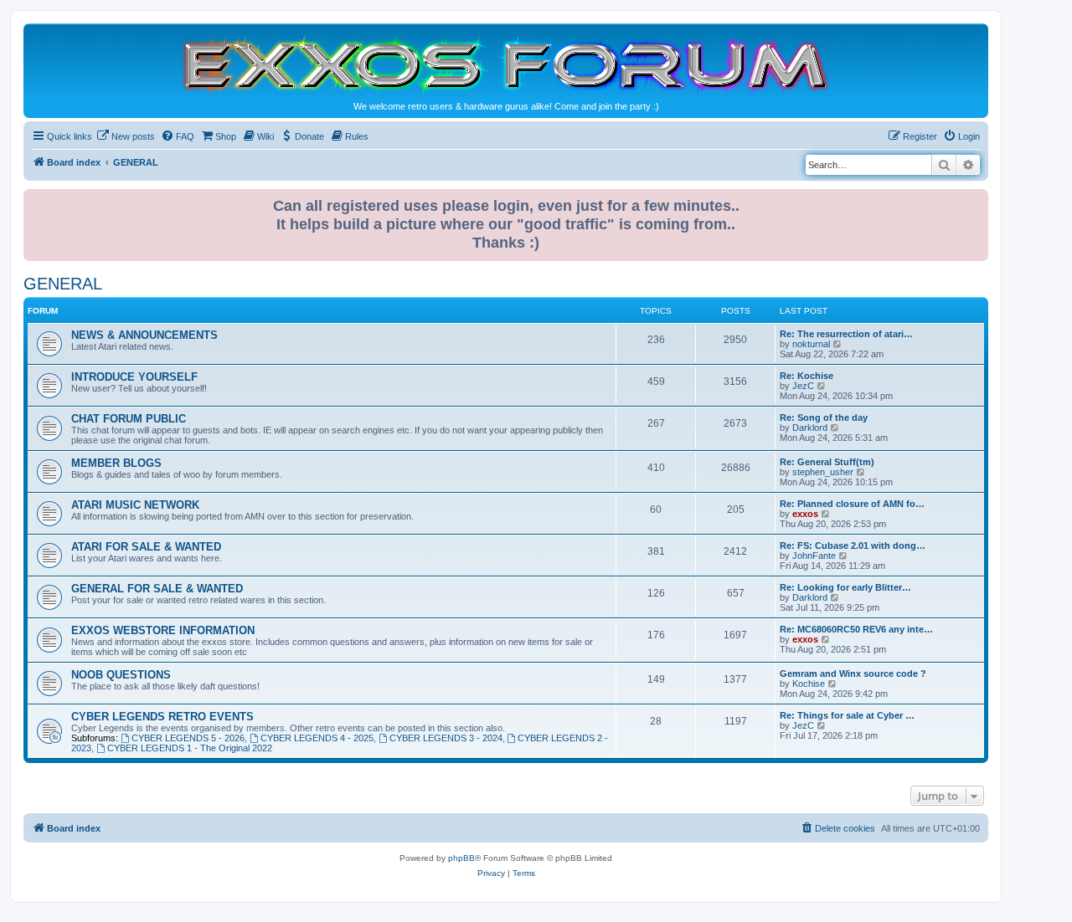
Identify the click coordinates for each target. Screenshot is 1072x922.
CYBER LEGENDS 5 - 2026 (188, 738)
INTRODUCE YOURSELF (134, 377)
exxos (805, 514)
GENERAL (62, 283)
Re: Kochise (806, 376)
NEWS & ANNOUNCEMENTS (144, 335)
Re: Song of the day (824, 417)
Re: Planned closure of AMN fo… (852, 504)
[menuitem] (125, 136)
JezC (803, 386)
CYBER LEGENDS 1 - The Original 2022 (189, 748)
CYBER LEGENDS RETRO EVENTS (162, 716)
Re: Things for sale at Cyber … (847, 715)
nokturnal (811, 344)
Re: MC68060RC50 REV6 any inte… (856, 629)
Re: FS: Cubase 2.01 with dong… (852, 545)
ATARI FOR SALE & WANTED (146, 546)
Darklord (809, 428)
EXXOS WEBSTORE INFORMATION (163, 630)
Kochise (808, 684)
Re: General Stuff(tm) (827, 462)
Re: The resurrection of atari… (846, 334)
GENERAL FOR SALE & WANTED (157, 588)
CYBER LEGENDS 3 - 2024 (445, 738)
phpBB (461, 858)
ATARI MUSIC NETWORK (135, 505)
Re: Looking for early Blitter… (845, 587)
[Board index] (506, 64)
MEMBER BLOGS (116, 463)
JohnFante (814, 556)
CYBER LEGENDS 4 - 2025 (317, 738)
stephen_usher (822, 472)
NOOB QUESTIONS (121, 674)
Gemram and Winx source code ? (853, 673)
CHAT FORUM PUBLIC (128, 418)
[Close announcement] (977, 198)
